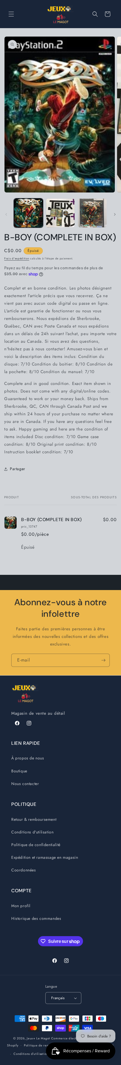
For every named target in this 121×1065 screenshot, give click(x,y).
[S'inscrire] (103, 660)
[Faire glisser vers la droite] (115, 214)
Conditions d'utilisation (32, 832)
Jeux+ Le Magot (38, 1038)
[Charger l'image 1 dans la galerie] (28, 213)
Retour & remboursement (33, 819)
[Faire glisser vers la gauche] (6, 214)
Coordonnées (23, 870)
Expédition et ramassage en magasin (44, 857)
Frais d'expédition (16, 258)
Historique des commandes (36, 918)
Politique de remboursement (45, 1045)
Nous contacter (25, 783)
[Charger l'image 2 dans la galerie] (60, 213)
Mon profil (20, 906)
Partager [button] (17, 469)
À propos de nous (27, 758)
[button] (11, 14)
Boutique (19, 771)
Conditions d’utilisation (31, 1053)
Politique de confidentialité (35, 844)
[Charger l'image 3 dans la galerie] (92, 213)
